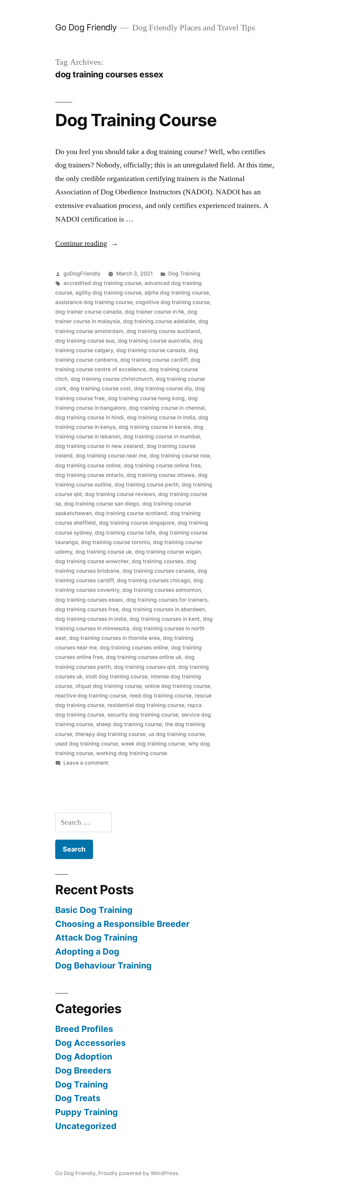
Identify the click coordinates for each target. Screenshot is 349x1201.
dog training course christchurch (112, 379)
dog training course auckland (163, 331)
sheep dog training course (129, 724)
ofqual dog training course (108, 686)
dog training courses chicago (153, 580)
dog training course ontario (89, 475)
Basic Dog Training (94, 910)
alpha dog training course (177, 292)
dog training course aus (85, 340)
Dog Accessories (90, 1043)
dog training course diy (163, 388)
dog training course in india (161, 417)
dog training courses (157, 561)
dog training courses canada (158, 571)
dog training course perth (147, 484)
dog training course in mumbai (161, 436)
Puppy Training (86, 1112)
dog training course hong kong (146, 398)
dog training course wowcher (91, 561)
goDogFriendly (82, 273)
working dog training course (131, 753)
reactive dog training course (90, 695)
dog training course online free (162, 465)
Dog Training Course (135, 120)
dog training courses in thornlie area (114, 638)
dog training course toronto (115, 542)
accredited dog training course (102, 283)
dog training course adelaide (159, 321)
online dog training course (177, 686)
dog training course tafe (125, 532)
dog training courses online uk (144, 657)
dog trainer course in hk (154, 312)
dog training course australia (154, 340)
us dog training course (177, 734)
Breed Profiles (84, 1029)
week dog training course (153, 743)
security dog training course (142, 714)
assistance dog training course (94, 302)
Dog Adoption (83, 1056)
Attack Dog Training (96, 937)
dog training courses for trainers (166, 600)
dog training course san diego (101, 503)
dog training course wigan (168, 552)
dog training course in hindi (89, 417)
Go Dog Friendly (86, 27)
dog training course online (88, 465)
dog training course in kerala (155, 427)
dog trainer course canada (88, 312)
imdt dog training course (117, 676)
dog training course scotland (131, 513)
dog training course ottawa (160, 475)
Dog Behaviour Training (103, 965)
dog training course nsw (180, 455)
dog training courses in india (90, 619)
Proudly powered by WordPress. (138, 1173)
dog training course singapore (136, 523)
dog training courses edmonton (161, 590)
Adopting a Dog (87, 951)
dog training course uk (103, 552)
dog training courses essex (89, 600)
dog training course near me (111, 455)
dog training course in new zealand (99, 446)
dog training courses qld (144, 667)
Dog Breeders (83, 1070)
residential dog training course (145, 705)
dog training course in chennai (167, 408)
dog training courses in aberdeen (163, 609)
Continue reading (86, 243)
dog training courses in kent (165, 619)
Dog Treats (78, 1098)
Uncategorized (86, 1126)
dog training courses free (87, 609)
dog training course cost (100, 388)
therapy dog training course (110, 734)
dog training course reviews (120, 494)
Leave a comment (85, 763)
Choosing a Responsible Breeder (122, 924)
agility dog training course (108, 292)
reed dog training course (161, 695)
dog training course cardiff (153, 360)
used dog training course (86, 743)
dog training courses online (134, 647)
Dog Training (184, 273)
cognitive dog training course (173, 302)
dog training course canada (150, 350)
